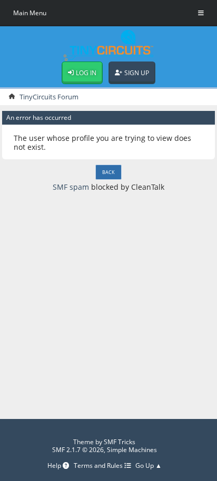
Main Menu (29, 12)
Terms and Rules (99, 466)
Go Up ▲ (148, 466)
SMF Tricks (119, 441)
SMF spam (71, 187)
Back (108, 172)
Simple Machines (132, 449)
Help (55, 466)
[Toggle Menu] (201, 13)
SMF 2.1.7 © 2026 (78, 449)
